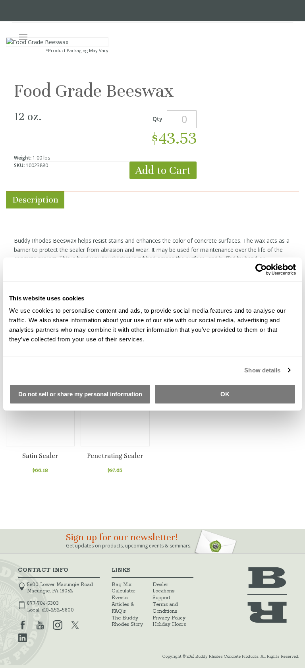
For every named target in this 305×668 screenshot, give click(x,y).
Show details (262, 370)
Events (119, 598)
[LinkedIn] (22, 637)
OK (225, 394)
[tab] (152, 199)
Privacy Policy (168, 618)
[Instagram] (57, 624)
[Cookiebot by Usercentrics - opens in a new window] (261, 269)
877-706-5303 (43, 603)
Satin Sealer (40, 456)
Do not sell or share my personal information (80, 394)
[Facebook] (22, 624)
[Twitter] (75, 624)
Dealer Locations (163, 588)
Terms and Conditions (165, 608)
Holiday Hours (169, 624)
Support (161, 598)
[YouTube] (40, 624)
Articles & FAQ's (123, 608)
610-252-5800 (58, 610)
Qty (157, 119)
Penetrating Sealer (115, 456)
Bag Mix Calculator (123, 588)
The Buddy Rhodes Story (127, 621)
